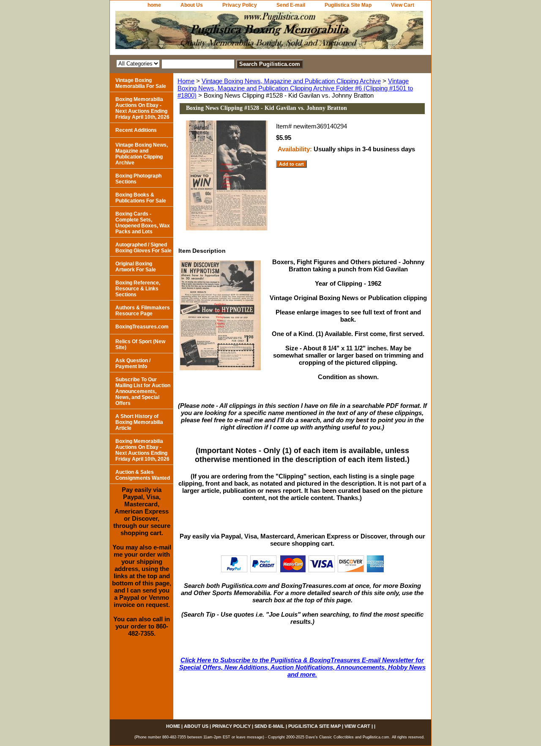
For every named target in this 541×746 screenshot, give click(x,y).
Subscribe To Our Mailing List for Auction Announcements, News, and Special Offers (142, 391)
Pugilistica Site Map (348, 5)
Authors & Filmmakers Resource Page (142, 311)
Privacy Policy (239, 5)
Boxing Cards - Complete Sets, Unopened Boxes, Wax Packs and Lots (142, 223)
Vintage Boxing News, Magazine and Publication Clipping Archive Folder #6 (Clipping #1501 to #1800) (295, 88)
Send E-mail (290, 5)
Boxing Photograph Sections (138, 179)
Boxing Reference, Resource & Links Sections (137, 289)
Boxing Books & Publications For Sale (140, 198)
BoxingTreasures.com (142, 327)
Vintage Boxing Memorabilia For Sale (140, 83)
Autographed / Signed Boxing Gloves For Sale (143, 248)
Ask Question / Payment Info (132, 363)
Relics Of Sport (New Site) (140, 344)
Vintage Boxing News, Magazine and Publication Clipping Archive (291, 81)
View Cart (402, 5)
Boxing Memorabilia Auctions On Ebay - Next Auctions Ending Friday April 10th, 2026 (142, 108)
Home (186, 81)
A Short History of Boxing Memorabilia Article (139, 422)
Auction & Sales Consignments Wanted (142, 475)
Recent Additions (136, 130)
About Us (191, 5)
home (154, 5)
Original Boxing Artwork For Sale (135, 267)
